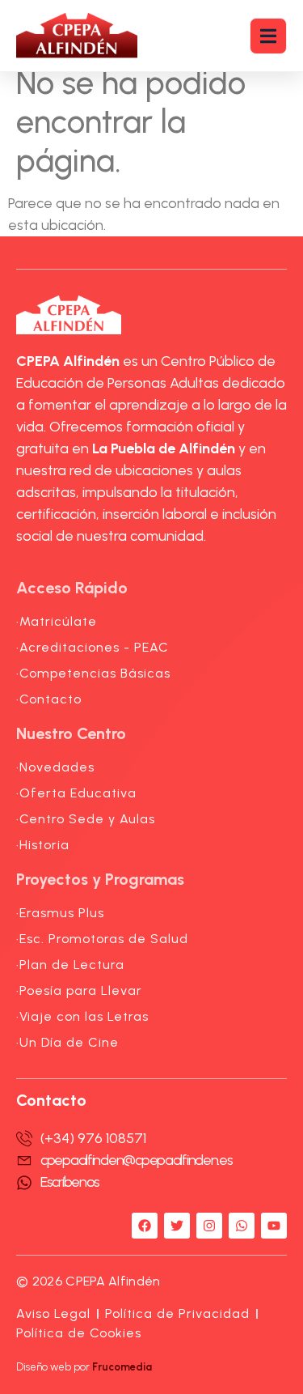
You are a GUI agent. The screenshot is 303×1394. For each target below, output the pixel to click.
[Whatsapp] (242, 1226)
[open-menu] (268, 36)
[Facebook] (145, 1226)
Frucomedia (122, 1367)
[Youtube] (274, 1226)
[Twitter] (177, 1226)
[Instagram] (209, 1226)
